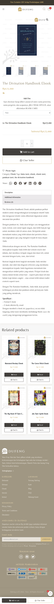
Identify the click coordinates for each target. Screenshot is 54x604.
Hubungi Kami (33, 497)
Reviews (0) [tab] (9, 202)
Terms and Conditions (9, 511)
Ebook (13, 174)
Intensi (4, 493)
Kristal (4, 497)
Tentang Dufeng (34, 480)
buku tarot (25, 174)
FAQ (29, 493)
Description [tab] (9, 192)
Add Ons (27, 98)
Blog (30, 489)
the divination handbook (24, 177)
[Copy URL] (39, 183)
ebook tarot (40, 174)
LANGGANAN (46, 539)
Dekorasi (5, 480)
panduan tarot (8, 177)
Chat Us (14, 380)
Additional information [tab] (12, 197)
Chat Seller (28, 160)
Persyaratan (32, 546)
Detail (15, 375)
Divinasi (4, 485)
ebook (32, 174)
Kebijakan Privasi (41, 544)
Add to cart (28, 151)
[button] (47, 19)
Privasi (26, 546)
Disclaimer (5, 515)
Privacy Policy (7, 506)
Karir (30, 485)
